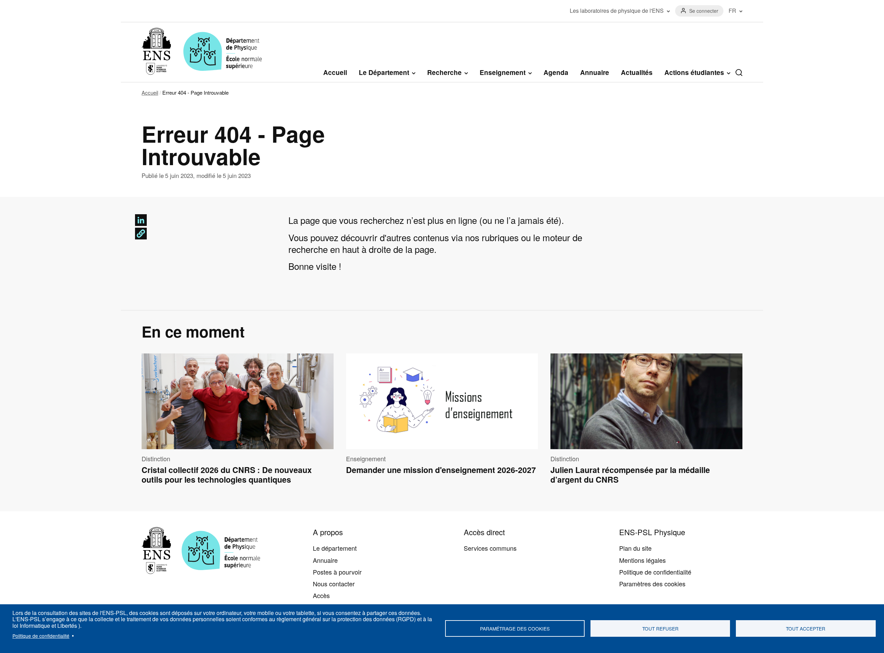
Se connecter (703, 10)
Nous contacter (334, 583)
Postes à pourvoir (337, 571)
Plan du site (635, 547)
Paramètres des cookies (652, 583)
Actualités (637, 72)
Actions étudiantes (694, 72)
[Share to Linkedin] (141, 220)
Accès (321, 595)
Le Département (384, 72)
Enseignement (503, 72)
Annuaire (594, 72)
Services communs (490, 547)
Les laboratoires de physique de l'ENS (617, 11)
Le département (335, 547)
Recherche (444, 72)
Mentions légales (642, 560)
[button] (141, 233)
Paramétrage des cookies (515, 628)
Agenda (556, 72)
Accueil (335, 72)
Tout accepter (805, 628)
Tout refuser (660, 628)
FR (732, 11)
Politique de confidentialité (40, 635)
